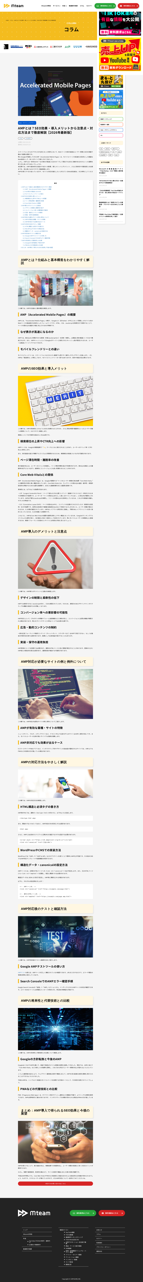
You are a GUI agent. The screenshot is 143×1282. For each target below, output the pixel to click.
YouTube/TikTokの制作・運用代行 (39, 1241)
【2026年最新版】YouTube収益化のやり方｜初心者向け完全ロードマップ (111, 192)
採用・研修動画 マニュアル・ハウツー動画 (76, 1251)
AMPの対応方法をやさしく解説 (31, 224)
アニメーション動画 (72, 1257)
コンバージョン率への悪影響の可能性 (35, 210)
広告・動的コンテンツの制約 (33, 212)
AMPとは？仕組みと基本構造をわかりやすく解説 (36, 187)
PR (101, 135)
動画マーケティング (106, 119)
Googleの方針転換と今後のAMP (34, 243)
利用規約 (99, 1243)
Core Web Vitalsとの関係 (32, 203)
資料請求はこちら (106, 6)
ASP (110, 155)
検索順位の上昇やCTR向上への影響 (34, 198)
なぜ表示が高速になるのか (32, 191)
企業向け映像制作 (35, 1245)
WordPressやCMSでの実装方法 (33, 229)
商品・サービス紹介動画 (74, 1246)
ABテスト (115, 148)
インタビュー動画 (71, 1260)
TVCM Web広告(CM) (72, 1240)
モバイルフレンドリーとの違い (33, 194)
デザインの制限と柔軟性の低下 (33, 208)
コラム (82, 6)
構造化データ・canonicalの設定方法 (35, 231)
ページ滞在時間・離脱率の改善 (33, 201)
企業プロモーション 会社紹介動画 (76, 1242)
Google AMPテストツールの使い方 (34, 236)
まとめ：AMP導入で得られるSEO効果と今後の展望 (37, 247)
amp (20, 138)
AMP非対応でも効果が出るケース (34, 222)
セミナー (89, 6)
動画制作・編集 (105, 124)
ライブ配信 (69, 1262)
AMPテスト (21, 972)
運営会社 (99, 1251)
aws (116, 155)
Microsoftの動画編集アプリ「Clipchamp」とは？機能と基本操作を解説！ (111, 171)
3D (101, 148)
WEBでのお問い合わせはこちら (55, 1184)
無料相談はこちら (129, 6)
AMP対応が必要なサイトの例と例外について (35, 217)
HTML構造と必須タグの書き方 (33, 226)
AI (113, 152)
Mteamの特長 (46, 6)
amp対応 (28, 138)
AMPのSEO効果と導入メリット (31, 196)
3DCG (107, 148)
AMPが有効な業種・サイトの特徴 (34, 219)
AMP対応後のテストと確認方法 (31, 233)
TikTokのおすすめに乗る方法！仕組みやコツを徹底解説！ (111, 182)
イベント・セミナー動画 (74, 1255)
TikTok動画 (69, 1235)
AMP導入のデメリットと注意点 (31, 205)
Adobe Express (104, 152)
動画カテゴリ (64, 1230)
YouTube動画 (70, 1232)
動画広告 (69, 1264)
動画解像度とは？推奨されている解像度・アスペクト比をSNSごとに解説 (111, 204)
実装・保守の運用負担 (31, 215)
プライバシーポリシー (103, 1247)
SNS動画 (68, 1248)
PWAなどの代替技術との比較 (33, 245)
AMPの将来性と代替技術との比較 (31, 240)
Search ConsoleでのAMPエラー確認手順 (36, 238)
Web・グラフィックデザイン (109, 130)
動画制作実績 (27, 1249)
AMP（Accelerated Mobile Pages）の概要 (37, 189)
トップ (25, 1230)
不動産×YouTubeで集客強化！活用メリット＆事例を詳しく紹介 (111, 215)
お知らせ (99, 1230)
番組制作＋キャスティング (74, 1237)
